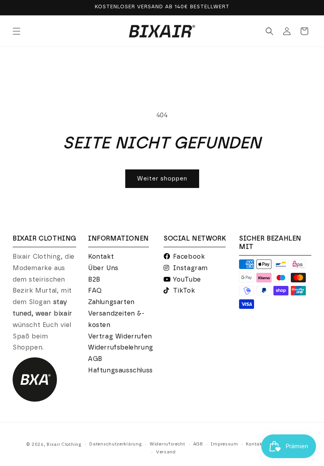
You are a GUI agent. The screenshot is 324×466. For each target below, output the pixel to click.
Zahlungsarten (111, 302)
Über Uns (103, 268)
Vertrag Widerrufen (120, 336)
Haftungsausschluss (120, 370)
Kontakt (101, 257)
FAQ (95, 290)
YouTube (187, 279)
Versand (166, 452)
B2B (94, 279)
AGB (95, 359)
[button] (16, 31)
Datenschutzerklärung (115, 444)
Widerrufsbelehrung (120, 347)
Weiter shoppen (162, 179)
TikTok (184, 290)
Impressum (224, 444)
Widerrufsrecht (167, 444)
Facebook (189, 257)
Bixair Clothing (64, 444)
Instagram (190, 268)
